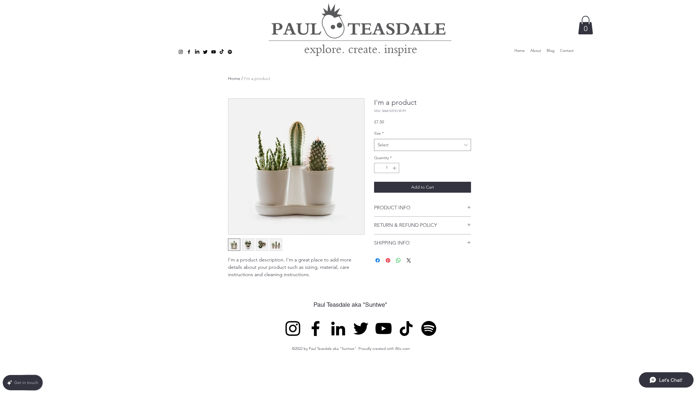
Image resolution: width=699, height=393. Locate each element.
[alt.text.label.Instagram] (180, 52)
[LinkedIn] (338, 328)
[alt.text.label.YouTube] (213, 52)
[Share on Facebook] (377, 260)
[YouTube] (383, 328)
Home (234, 78)
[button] (585, 25)
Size (379, 133)
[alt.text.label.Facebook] (189, 52)
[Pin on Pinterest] (388, 260)
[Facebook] (315, 328)
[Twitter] (205, 52)
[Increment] (395, 168)
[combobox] (422, 145)
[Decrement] (378, 168)
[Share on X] (408, 260)
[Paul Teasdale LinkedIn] (197, 52)
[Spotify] (230, 52)
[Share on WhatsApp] (398, 260)
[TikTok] (221, 52)
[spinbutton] (387, 168)
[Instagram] (293, 328)
